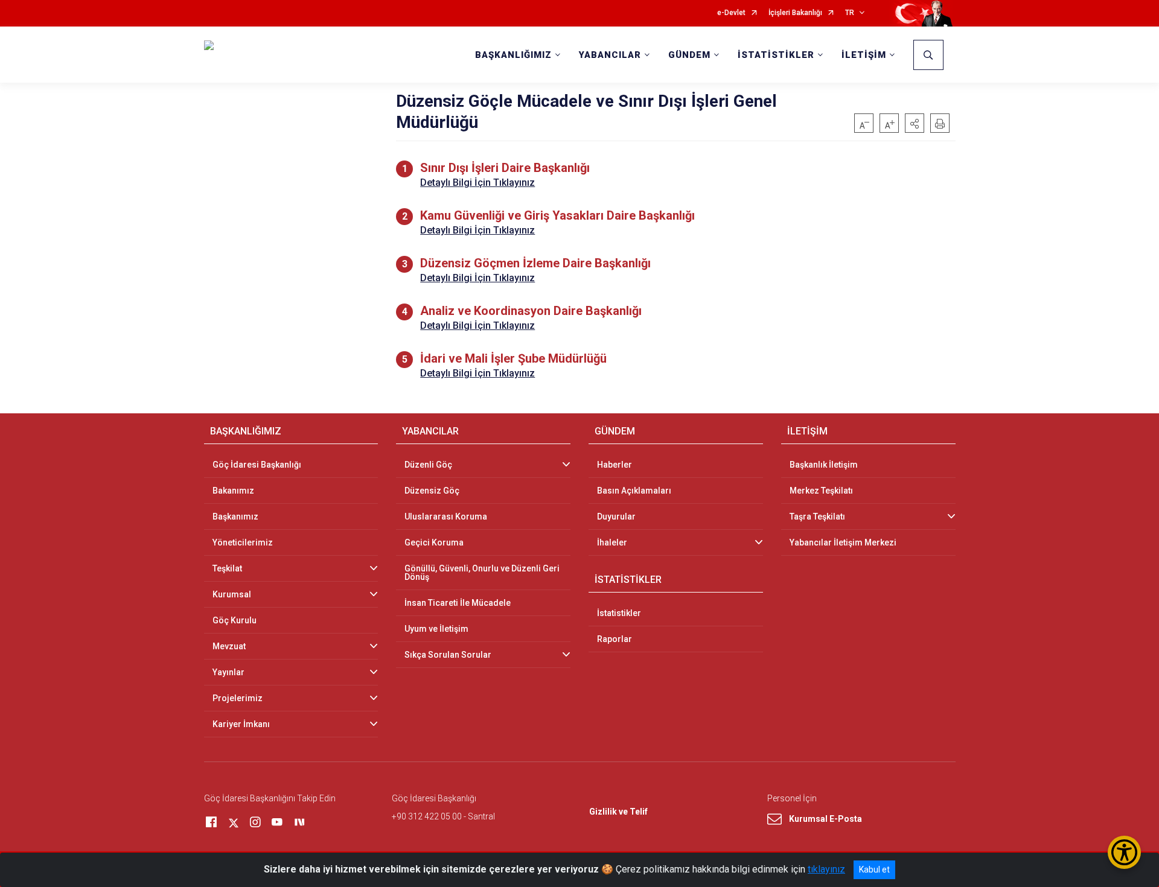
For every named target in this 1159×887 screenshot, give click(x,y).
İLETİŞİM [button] (863, 54)
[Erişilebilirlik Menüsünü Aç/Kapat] (1124, 852)
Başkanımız (235, 516)
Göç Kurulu (234, 620)
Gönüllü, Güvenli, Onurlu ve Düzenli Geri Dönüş (482, 573)
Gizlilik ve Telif (618, 811)
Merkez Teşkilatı (821, 490)
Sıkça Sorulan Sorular (447, 655)
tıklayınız (826, 869)
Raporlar (614, 639)
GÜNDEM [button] (689, 54)
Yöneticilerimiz (242, 542)
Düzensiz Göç (431, 490)
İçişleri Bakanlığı (795, 13)
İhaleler (612, 542)
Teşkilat (227, 568)
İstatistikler (619, 613)
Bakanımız (233, 490)
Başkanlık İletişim (824, 464)
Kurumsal (231, 594)
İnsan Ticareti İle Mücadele (457, 603)
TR (849, 13)
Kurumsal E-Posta (825, 819)
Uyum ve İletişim (436, 629)
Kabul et (874, 869)
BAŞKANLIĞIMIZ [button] (513, 54)
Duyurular (616, 516)
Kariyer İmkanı (241, 724)
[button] (914, 123)
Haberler (614, 464)
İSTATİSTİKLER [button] (776, 54)
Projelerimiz (237, 698)
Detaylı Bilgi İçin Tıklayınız (477, 182)
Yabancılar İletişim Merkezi (843, 542)
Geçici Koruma (434, 542)
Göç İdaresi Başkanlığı (256, 464)
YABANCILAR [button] (610, 54)
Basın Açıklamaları (634, 490)
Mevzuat (229, 646)
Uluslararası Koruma (445, 516)
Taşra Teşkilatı (817, 516)
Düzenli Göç (428, 464)
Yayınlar (228, 672)
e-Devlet (731, 13)
